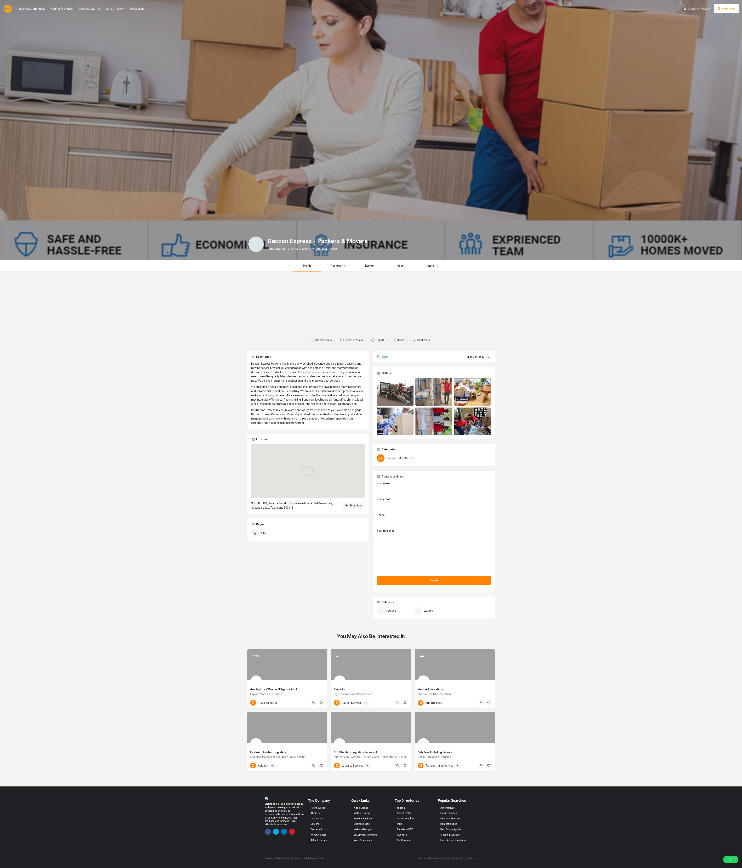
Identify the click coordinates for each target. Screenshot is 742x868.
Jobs (400, 265)
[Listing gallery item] (395, 392)
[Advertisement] (371, 300)
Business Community (32, 8)
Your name (383, 483)
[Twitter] (276, 832)
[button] (730, 859)
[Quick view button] (314, 703)
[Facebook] (268, 832)
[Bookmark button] (321, 703)
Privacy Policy (442, 858)
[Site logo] (8, 8)
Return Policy (459, 858)
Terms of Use (426, 858)
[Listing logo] (256, 244)
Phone (381, 515)
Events (369, 265)
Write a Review (115, 8)
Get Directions (353, 505)
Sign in (692, 8)
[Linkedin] (284, 832)
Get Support (136, 8)
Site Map (472, 858)
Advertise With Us (89, 8)
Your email (383, 499)
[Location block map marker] (308, 471)
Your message (386, 530)
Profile (307, 265)
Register (705, 8)
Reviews (338, 265)
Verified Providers (62, 8)
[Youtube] (292, 832)
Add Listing (728, 8)
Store (432, 265)
